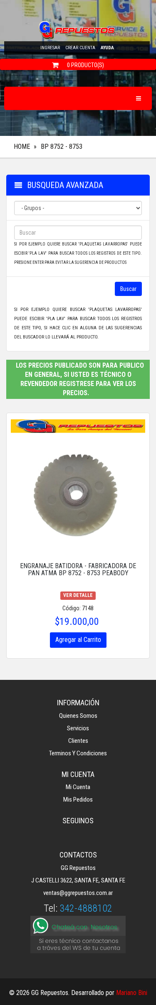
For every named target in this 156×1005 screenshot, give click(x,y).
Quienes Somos (78, 715)
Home (22, 146)
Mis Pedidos (78, 799)
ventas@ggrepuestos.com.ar (78, 893)
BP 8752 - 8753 (61, 146)
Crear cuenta (80, 47)
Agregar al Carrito (78, 640)
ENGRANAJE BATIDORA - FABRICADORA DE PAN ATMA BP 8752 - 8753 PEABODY (78, 569)
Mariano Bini (131, 993)
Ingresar (50, 47)
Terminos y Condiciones (78, 753)
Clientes (78, 740)
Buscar (128, 289)
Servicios (78, 728)
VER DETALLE (78, 595)
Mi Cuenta (78, 787)
